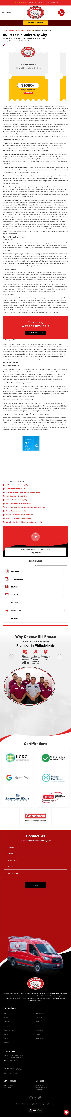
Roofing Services (9, 1030)
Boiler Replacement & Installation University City (23, 492)
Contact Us (39, 1017)
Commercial (39, 1030)
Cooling (38, 1034)
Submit (35, 885)
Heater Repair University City (16, 511)
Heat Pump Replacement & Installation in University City (25, 507)
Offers (37, 1022)
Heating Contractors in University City (19, 515)
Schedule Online (35, 23)
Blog (5, 1013)
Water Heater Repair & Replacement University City (24, 522)
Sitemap (6, 1017)
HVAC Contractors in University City (18, 518)
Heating (6, 1038)
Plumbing (6, 1043)
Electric (6, 1034)
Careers (38, 1026)
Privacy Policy (40, 1013)
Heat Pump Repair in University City (18, 503)
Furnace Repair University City (16, 500)
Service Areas (8, 1026)
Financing (6, 1022)
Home (5, 30)
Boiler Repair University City (15, 489)
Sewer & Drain (40, 1038)
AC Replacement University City (17, 485)
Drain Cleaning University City (16, 496)
